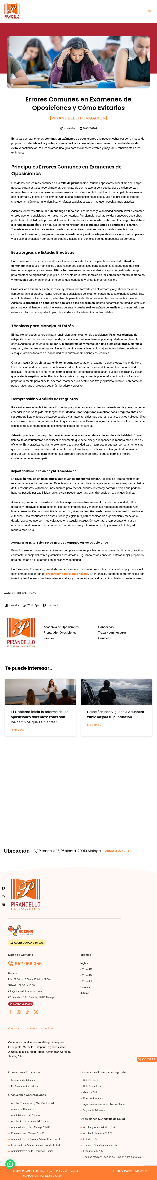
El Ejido (23, 1051)
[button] (3, 888)
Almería (13, 1051)
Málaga (46, 1042)
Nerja (41, 1051)
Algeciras (53, 1046)
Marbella (28, 1046)
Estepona (40, 1046)
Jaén (63, 1046)
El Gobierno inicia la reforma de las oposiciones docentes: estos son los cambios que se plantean (39, 717)
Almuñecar (52, 1051)
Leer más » (18, 730)
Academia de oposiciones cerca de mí (31, 1028)
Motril (33, 1051)
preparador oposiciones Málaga (67, 573)
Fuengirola (14, 1046)
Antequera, (58, 1042)
